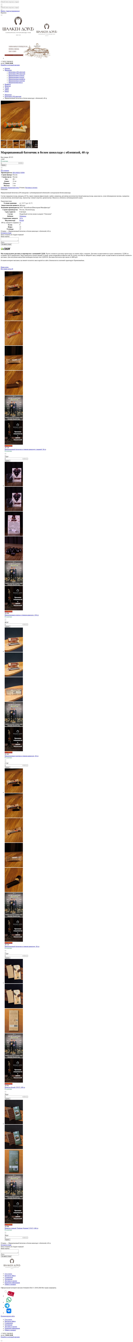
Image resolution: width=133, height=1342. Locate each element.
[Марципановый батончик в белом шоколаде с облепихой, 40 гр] (4, 147)
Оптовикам (8, 1279)
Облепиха (22, 216)
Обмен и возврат (10, 1284)
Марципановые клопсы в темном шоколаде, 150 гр (22, 615)
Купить (4, 165)
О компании (9, 1277)
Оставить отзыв (6, 233)
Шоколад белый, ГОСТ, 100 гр (15, 1087)
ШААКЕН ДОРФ (19, 172)
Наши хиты (4, 267)
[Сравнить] (1, 167)
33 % (21, 218)
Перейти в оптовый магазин (10, 65)
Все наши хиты (7, 269)
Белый (21, 220)
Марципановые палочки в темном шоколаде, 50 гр (21, 756)
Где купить (8, 1274)
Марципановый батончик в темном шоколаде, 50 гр (22, 946)
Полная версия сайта (8, 1316)
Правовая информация (12, 1282)
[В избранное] (1, 169)
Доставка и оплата (11, 1281)
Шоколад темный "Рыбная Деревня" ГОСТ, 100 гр (21, 1228)
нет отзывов (5, 170)
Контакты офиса (10, 1275)
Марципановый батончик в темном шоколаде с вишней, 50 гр (25, 449)
